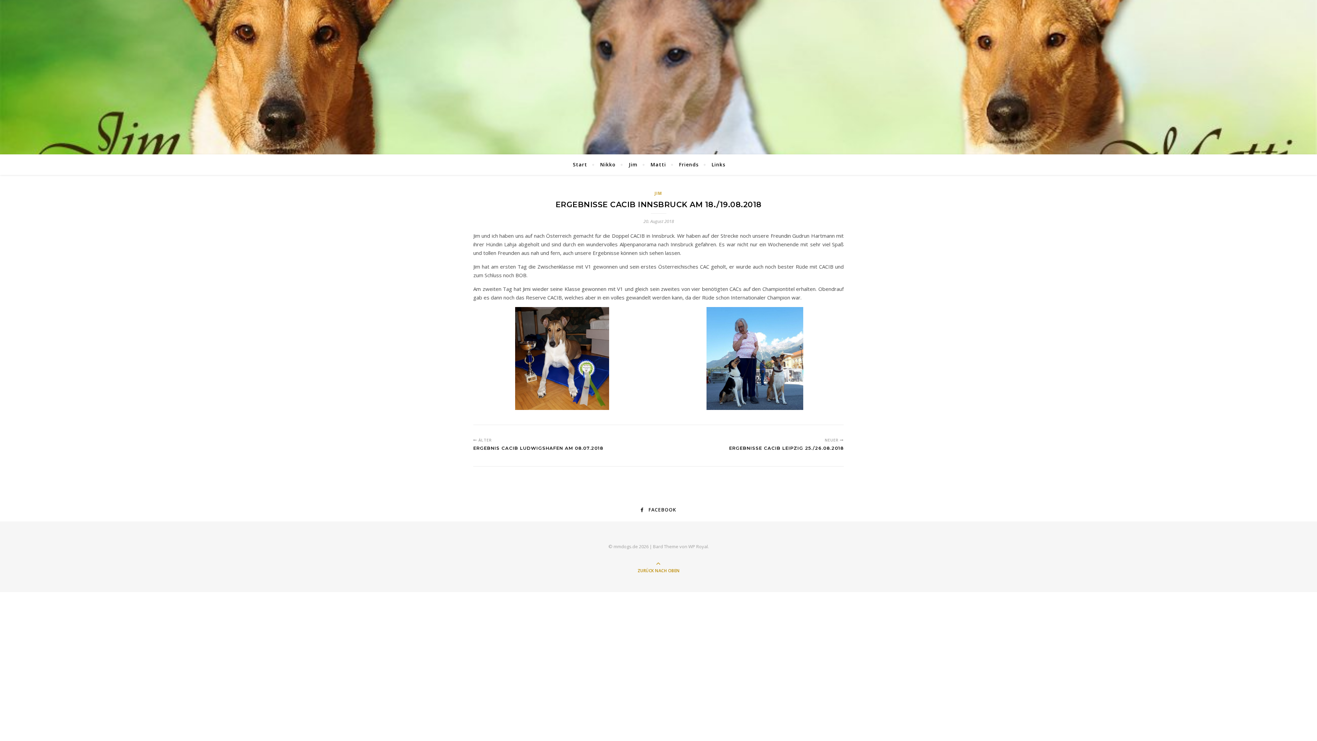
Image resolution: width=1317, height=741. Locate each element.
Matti (658, 164)
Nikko (608, 164)
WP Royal (698, 546)
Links (718, 164)
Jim (633, 164)
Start (580, 164)
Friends (689, 164)
